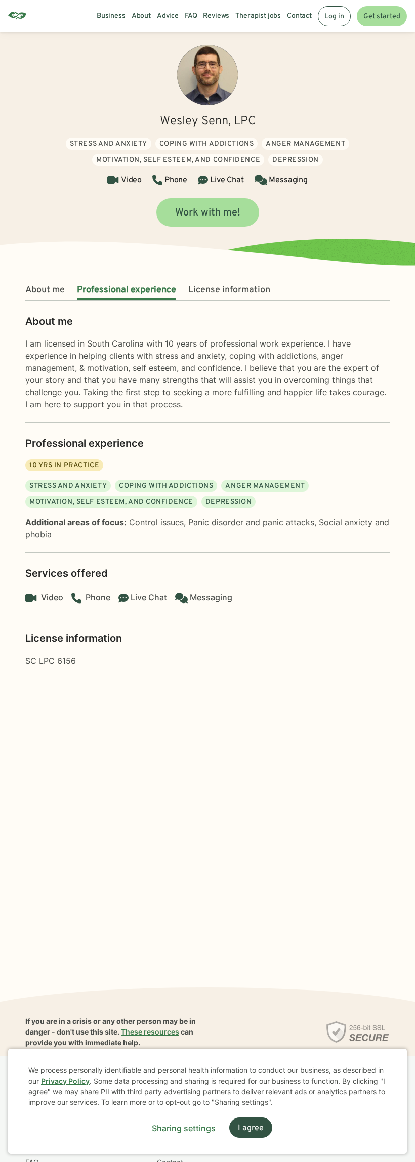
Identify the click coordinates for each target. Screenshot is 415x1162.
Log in (334, 16)
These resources (150, 1031)
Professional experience (126, 290)
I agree (251, 1128)
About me (45, 290)
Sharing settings (184, 1128)
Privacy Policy (65, 1081)
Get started (381, 16)
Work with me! (207, 213)
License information (229, 290)
